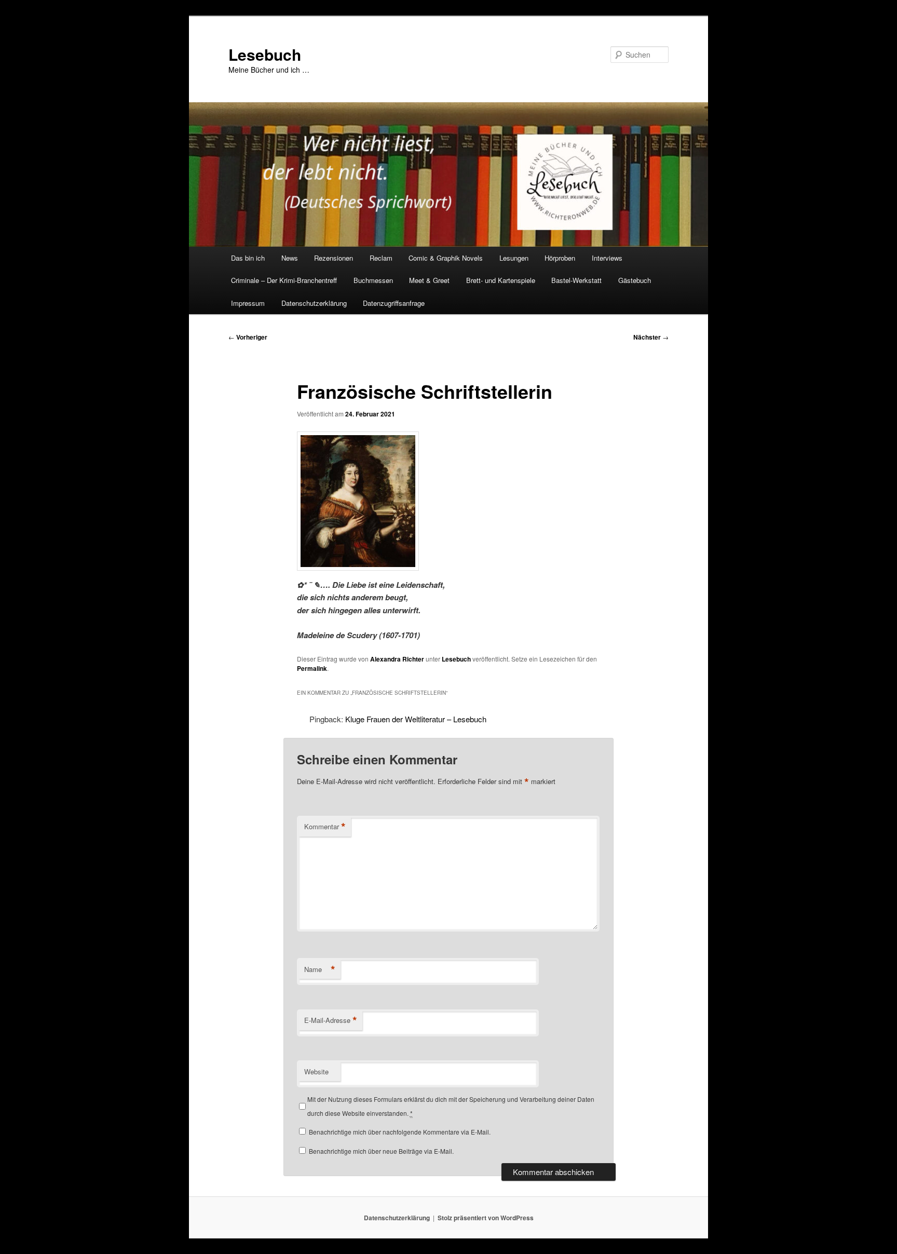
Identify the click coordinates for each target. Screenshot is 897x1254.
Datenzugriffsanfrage (394, 303)
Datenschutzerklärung (314, 303)
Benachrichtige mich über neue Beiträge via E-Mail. (381, 1151)
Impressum (248, 303)
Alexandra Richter (397, 659)
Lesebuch (264, 54)
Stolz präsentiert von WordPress (486, 1217)
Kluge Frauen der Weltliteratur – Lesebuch (415, 718)
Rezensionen (333, 258)
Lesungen (513, 258)
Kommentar (325, 826)
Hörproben (560, 258)
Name (319, 969)
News (289, 258)
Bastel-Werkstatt (576, 280)
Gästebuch (634, 280)
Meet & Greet (429, 280)
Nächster (651, 337)
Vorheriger (247, 337)
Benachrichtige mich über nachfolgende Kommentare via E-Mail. (400, 1131)
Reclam (381, 258)
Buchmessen (373, 280)
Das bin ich (248, 258)
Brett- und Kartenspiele (500, 280)
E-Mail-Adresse (330, 1020)
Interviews (607, 258)
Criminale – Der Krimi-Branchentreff (284, 280)
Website (316, 1071)
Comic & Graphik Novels (446, 258)
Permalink (312, 668)
